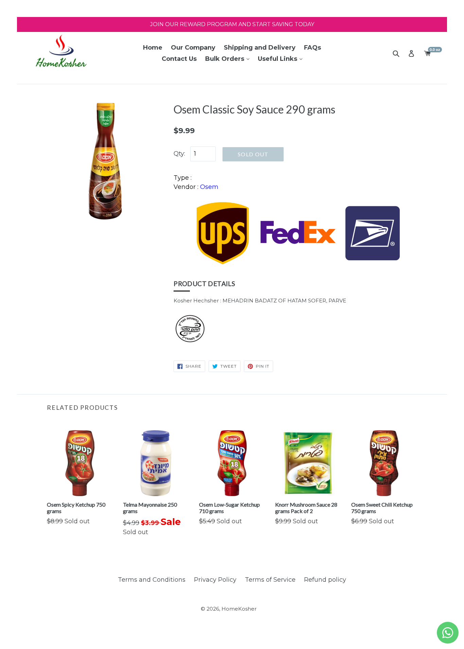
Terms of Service (270, 579)
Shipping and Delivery (260, 47)
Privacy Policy (215, 579)
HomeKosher (238, 609)
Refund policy (325, 579)
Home (152, 47)
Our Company (193, 47)
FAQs (312, 47)
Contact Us (179, 59)
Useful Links (278, 59)
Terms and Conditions (151, 579)
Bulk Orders (225, 59)
